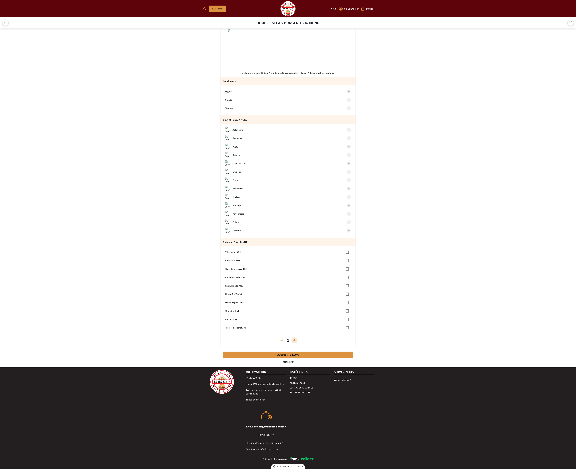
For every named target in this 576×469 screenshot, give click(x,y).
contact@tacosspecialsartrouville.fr (265, 383)
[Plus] (349, 91)
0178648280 (253, 377)
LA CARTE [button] (217, 8)
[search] (205, 9)
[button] (333, 8)
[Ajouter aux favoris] (571, 23)
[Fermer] (5, 23)
